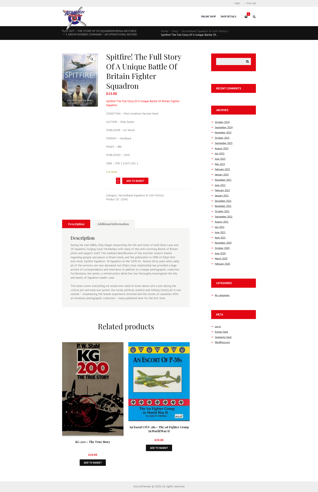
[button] (92, 59)
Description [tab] (76, 224)
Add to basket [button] (93, 462)
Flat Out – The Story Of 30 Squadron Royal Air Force (99, 31)
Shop (175, 31)
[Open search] (254, 17)
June (220, 158)
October (222, 122)
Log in (218, 326)
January (222, 174)
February (222, 169)
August (221, 148)
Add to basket (135, 180)
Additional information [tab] (113, 224)
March (221, 258)
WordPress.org (222, 342)
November (223, 132)
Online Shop (208, 16)
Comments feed (223, 337)
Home (164, 31)
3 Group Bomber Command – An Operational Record (101, 34)
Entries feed (221, 331)
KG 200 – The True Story (92, 442)
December (223, 179)
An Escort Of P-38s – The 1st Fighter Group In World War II (159, 429)
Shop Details (228, 16)
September (223, 127)
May (220, 164)
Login (237, 3)
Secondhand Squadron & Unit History (204, 31)
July (219, 153)
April (220, 237)
